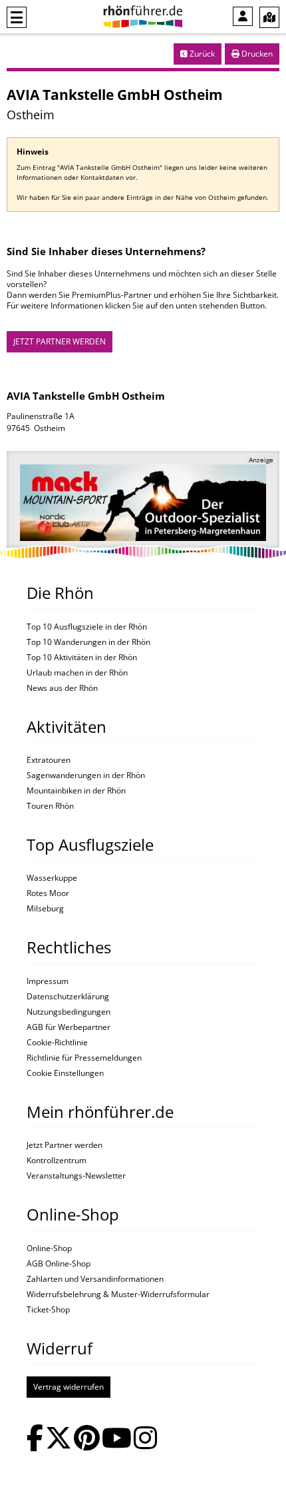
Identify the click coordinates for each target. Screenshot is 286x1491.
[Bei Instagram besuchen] (145, 1439)
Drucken (256, 53)
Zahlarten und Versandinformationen (95, 1279)
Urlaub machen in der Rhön (77, 673)
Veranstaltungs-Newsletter (76, 1176)
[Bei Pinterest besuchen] (87, 1439)
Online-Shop (49, 1248)
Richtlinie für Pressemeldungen (84, 1058)
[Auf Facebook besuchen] (35, 1439)
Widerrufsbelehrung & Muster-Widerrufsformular (118, 1294)
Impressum (48, 981)
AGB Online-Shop (58, 1263)
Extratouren (49, 760)
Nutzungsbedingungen (68, 1012)
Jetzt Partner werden (64, 1145)
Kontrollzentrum (56, 1160)
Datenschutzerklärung (68, 996)
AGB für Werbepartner (68, 1027)
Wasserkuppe (52, 878)
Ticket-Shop (48, 1309)
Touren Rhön (50, 806)
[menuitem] (243, 16)
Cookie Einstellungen (65, 1073)
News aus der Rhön (62, 688)
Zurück (201, 53)
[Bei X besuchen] (58, 1439)
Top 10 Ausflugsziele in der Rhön (87, 627)
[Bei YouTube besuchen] (117, 1439)
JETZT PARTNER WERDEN (59, 341)
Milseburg (45, 908)
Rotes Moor (48, 893)
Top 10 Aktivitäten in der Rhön (82, 657)
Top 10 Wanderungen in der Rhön (88, 642)
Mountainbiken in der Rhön (76, 790)
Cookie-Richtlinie (57, 1042)
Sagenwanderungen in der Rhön (86, 775)
